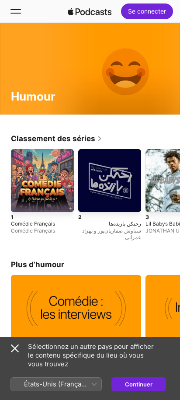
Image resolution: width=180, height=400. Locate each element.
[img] (89, 11)
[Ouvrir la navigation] (15, 11)
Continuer (138, 384)
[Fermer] (15, 348)
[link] (56, 138)
